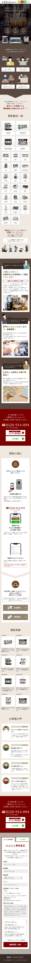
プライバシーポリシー (18, 957)
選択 (5, 890)
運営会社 (9, 957)
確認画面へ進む (15, 944)
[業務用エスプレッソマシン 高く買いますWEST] (9, 1)
